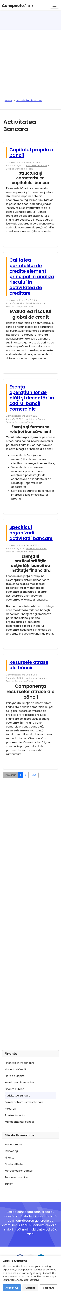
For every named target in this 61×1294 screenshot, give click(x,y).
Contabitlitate (14, 1164)
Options (30, 1287)
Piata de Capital (15, 1076)
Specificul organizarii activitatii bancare (31, 532)
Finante (9, 1157)
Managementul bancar (19, 1122)
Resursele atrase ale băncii (28, 665)
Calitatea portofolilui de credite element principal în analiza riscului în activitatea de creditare (31, 276)
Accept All (12, 1287)
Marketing (11, 1151)
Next (33, 775)
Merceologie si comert (19, 1171)
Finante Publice (14, 1089)
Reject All (48, 1287)
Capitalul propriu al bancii (32, 153)
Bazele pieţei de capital (19, 1082)
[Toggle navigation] (54, 5)
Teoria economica (16, 1177)
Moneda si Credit (15, 1069)
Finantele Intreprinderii (19, 1063)
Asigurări (10, 1109)
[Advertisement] (30, 62)
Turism (9, 1184)
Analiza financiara (16, 1115)
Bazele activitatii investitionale (24, 1102)
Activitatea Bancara (36, 165)
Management (13, 1144)
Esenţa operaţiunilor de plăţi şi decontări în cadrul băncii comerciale (31, 398)
